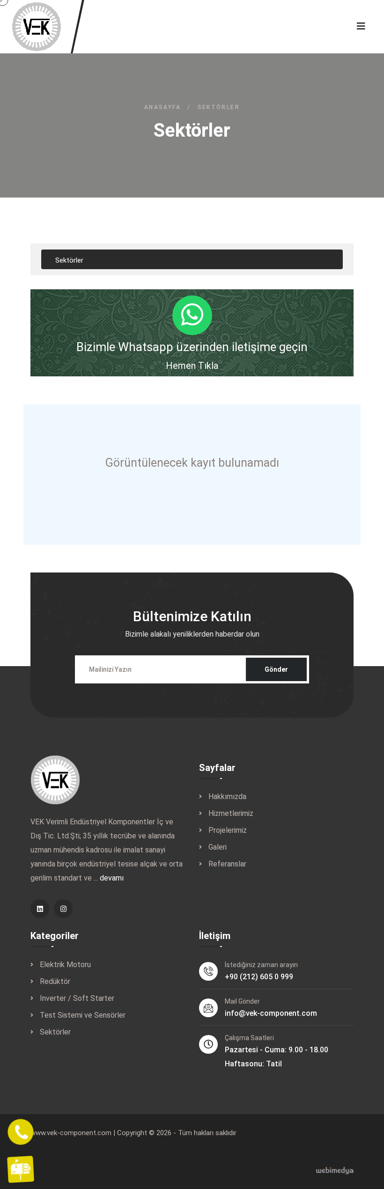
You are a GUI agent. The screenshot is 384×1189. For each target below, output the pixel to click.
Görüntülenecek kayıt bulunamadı (192, 463)
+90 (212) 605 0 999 (259, 976)
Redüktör (55, 981)
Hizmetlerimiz (230, 813)
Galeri (217, 847)
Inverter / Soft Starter (77, 998)
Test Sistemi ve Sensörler (83, 1015)
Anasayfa (162, 107)
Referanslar (227, 863)
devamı (112, 877)
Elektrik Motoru (65, 964)
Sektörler (55, 1032)
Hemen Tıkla (192, 365)
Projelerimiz (227, 830)
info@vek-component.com (271, 1013)
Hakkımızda (227, 796)
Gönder (276, 669)
